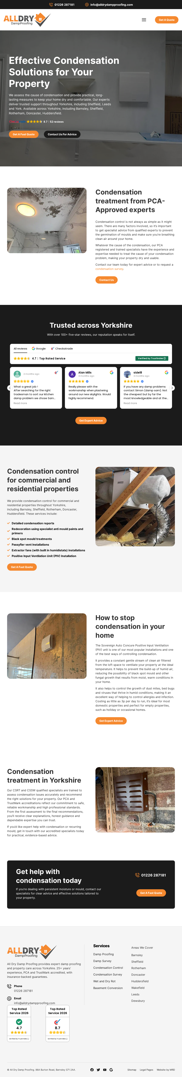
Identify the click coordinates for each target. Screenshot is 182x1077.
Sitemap (131, 1069)
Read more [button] (20, 403)
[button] (39, 348)
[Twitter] (98, 1069)
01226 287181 (64, 4)
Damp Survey (102, 961)
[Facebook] (92, 1069)
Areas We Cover (142, 947)
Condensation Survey (107, 974)
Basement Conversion (108, 988)
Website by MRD (166, 1069)
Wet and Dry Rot (104, 981)
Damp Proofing (103, 954)
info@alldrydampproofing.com (111, 4)
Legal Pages (146, 1069)
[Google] (111, 1069)
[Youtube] (104, 1069)
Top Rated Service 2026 (19, 1011)
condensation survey (109, 269)
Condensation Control (108, 967)
